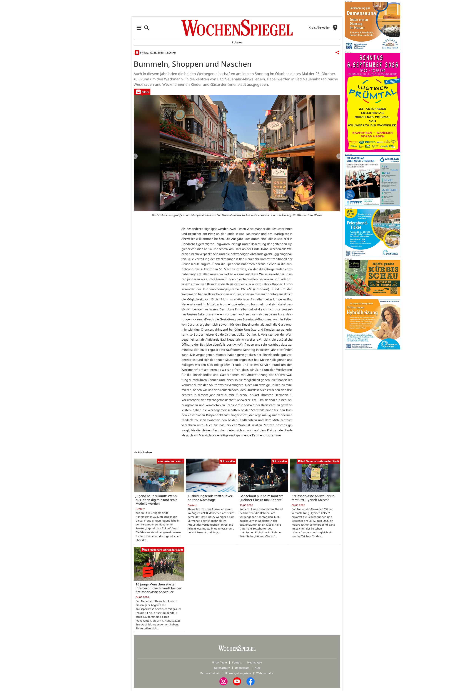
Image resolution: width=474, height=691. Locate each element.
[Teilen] (337, 52)
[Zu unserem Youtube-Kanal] (237, 681)
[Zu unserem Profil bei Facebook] (250, 681)
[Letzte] (136, 156)
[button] (139, 27)
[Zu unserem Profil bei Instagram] (223, 681)
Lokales (237, 42)
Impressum (242, 668)
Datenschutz (222, 668)
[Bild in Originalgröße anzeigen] (237, 153)
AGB (257, 668)
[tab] (142, 92)
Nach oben (144, 452)
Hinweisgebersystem (238, 673)
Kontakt (237, 662)
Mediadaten (254, 662)
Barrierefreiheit (210, 673)
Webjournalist (265, 673)
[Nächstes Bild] (338, 156)
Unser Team (219, 662)
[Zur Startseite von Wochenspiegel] (237, 27)
